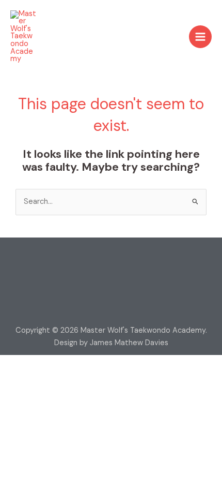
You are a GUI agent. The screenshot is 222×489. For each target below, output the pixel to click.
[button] (111, 262)
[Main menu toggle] (200, 36)
